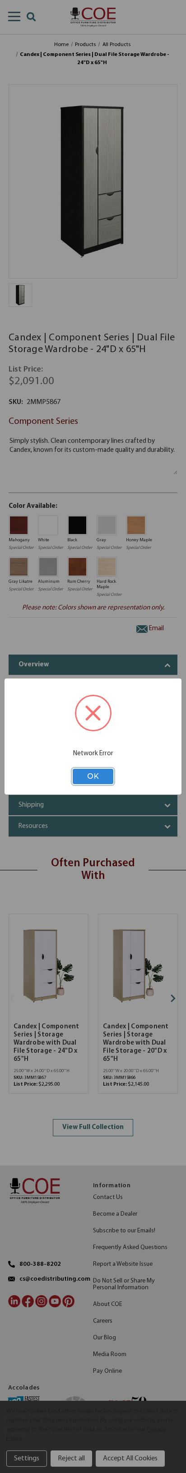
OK (93, 776)
